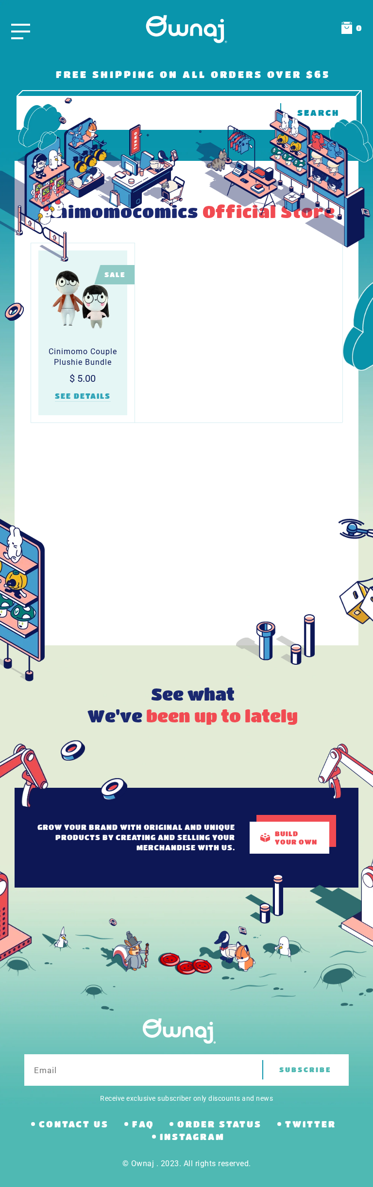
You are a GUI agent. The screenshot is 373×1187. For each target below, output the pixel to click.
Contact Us (74, 1124)
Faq (143, 1124)
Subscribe (305, 1069)
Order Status (219, 1124)
